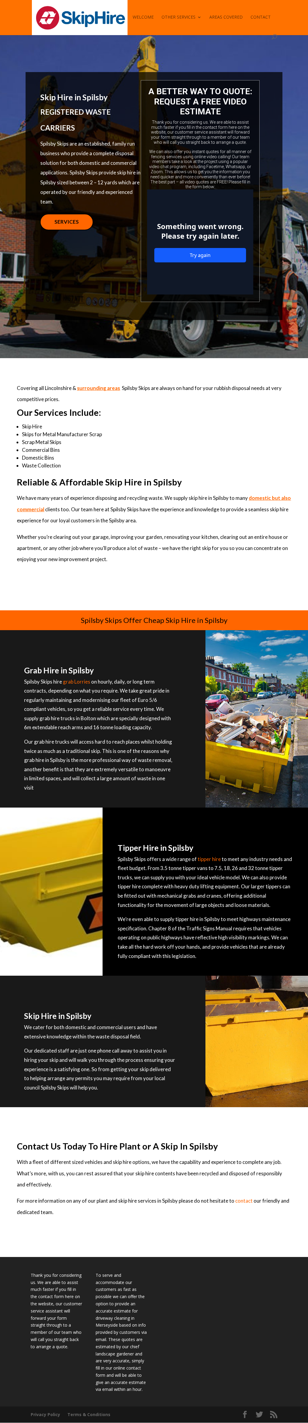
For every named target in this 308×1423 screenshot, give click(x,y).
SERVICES (66, 222)
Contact (261, 17)
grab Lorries (76, 681)
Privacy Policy (45, 1414)
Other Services (179, 17)
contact (244, 1201)
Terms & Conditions (88, 1414)
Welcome (143, 17)
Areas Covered (226, 17)
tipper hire (209, 859)
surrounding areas (98, 388)
